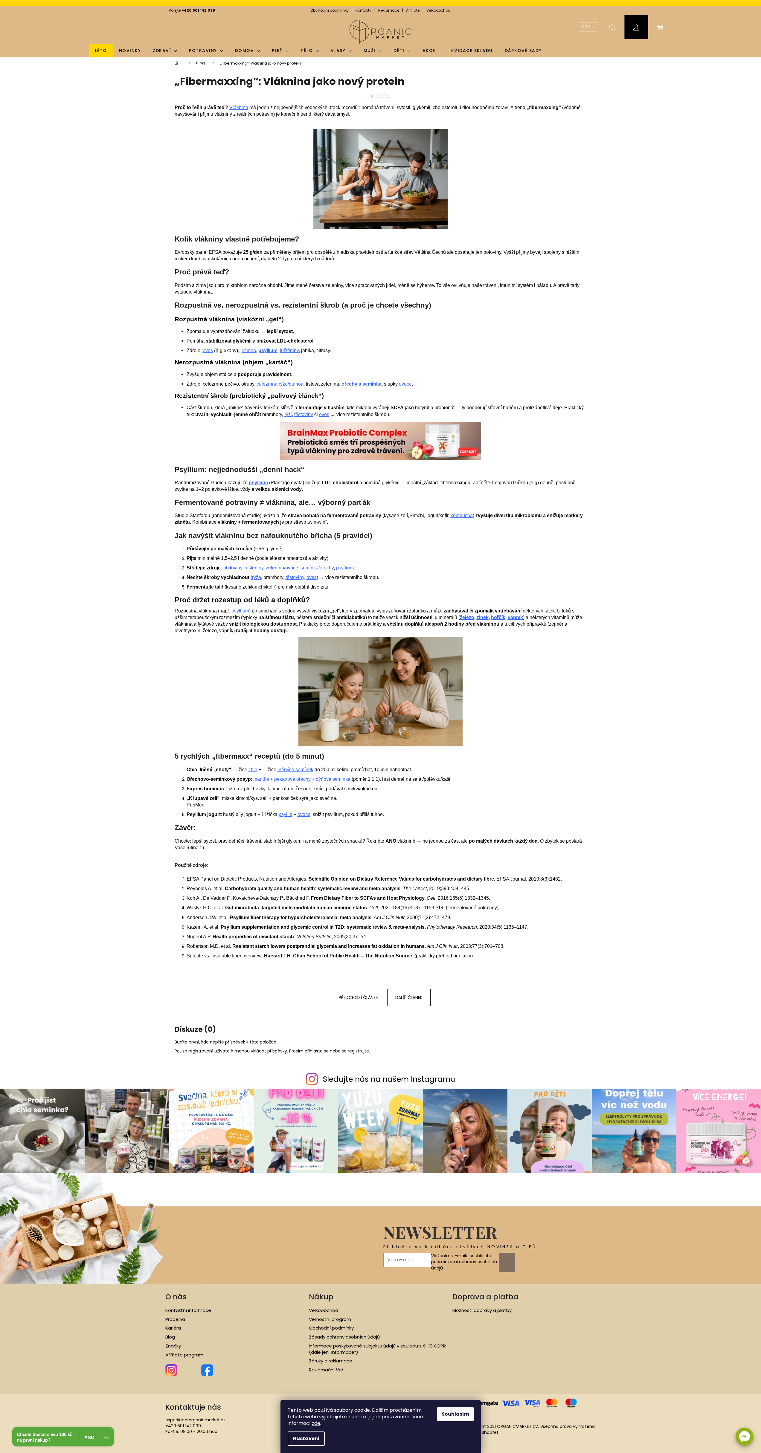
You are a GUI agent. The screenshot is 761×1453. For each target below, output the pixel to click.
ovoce (405, 383)
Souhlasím (455, 1414)
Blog (170, 1337)
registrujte (358, 1051)
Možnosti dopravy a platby (482, 1310)
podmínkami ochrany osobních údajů (464, 1265)
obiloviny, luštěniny (243, 567)
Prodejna (175, 1319)
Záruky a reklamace (330, 1361)
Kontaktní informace (188, 1310)
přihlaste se (317, 1051)
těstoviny (303, 414)
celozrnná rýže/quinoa (280, 383)
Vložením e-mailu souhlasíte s (464, 1262)
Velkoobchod (438, 10)
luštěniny (289, 350)
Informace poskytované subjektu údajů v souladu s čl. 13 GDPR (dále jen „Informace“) (377, 1349)
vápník (515, 617)
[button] (745, 1437)
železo (467, 617)
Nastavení (306, 1438)
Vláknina (238, 107)
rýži (288, 414)
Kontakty (363, 10)
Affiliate (413, 10)
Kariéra (173, 1328)
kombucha (462, 515)
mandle (261, 779)
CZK (586, 27)
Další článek (409, 997)
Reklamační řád (326, 1370)
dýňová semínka (333, 779)
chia (252, 769)
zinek (483, 617)
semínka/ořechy (317, 567)
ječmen (248, 350)
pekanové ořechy (292, 779)
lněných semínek (295, 769)
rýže (256, 577)
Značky (173, 1346)
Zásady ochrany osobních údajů (344, 1337)
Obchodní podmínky (329, 10)
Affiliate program (184, 1355)
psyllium (345, 567)
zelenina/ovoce (282, 567)
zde (316, 1423)
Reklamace (388, 10)
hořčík (498, 617)
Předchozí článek (358, 997)
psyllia (285, 814)
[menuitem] (101, 50)
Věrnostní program (330, 1319)
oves (208, 350)
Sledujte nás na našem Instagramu (389, 1079)
